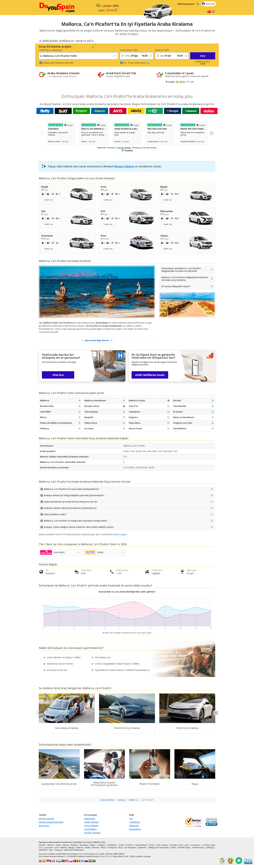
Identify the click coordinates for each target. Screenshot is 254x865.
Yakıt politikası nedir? (55, 514)
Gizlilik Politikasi (91, 822)
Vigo (51, 850)
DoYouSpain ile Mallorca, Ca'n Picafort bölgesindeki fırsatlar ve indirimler (181, 269)
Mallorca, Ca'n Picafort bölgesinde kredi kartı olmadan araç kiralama (185, 278)
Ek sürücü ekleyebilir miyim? (176, 286)
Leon (57, 847)
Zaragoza (58, 850)
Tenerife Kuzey (198, 847)
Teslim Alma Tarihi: (129, 50)
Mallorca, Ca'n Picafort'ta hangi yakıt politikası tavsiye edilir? (75, 520)
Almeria (50, 845)
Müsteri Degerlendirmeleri (51, 822)
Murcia (104, 847)
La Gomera (195, 845)
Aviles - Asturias (62, 845)
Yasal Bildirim (90, 829)
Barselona (84, 845)
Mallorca (79, 847)
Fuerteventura (141, 845)
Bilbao (93, 845)
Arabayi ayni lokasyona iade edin (58, 62)
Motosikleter (135, 829)
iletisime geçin (120, 534)
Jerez (187, 845)
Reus (121, 847)
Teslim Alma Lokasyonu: (50, 50)
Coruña (121, 845)
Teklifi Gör (48, 199)
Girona (152, 845)
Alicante (42, 845)
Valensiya (210, 847)
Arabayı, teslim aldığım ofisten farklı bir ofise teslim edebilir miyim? (79, 527)
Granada (173, 845)
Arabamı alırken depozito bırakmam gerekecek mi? (70, 508)
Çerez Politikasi (91, 825)
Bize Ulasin (44, 825)
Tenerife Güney (184, 847)
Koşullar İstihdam (92, 832)
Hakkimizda (89, 818)
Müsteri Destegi (46, 818)
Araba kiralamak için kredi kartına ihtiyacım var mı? (71, 501)
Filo (131, 818)
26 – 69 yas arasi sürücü (134, 62)
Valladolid (43, 850)
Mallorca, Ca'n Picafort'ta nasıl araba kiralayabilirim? (71, 489)
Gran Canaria (162, 845)
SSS (64, 534)
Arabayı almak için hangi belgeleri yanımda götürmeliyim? (74, 495)
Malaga (71, 847)
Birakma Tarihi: (162, 50)
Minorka (95, 847)
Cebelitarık (111, 845)
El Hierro (129, 845)
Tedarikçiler (134, 822)
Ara (202, 56)
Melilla (88, 847)
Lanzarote (48, 847)
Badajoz (74, 845)
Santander (142, 847)
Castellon (101, 845)
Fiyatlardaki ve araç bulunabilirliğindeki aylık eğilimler (127, 591)
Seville (173, 847)
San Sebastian (130, 847)
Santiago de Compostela (158, 847)
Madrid (64, 847)
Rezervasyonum (186, 4)
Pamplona (112, 847)
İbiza (181, 845)
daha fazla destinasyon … (74, 850)
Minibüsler (134, 825)
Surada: (143, 50)
